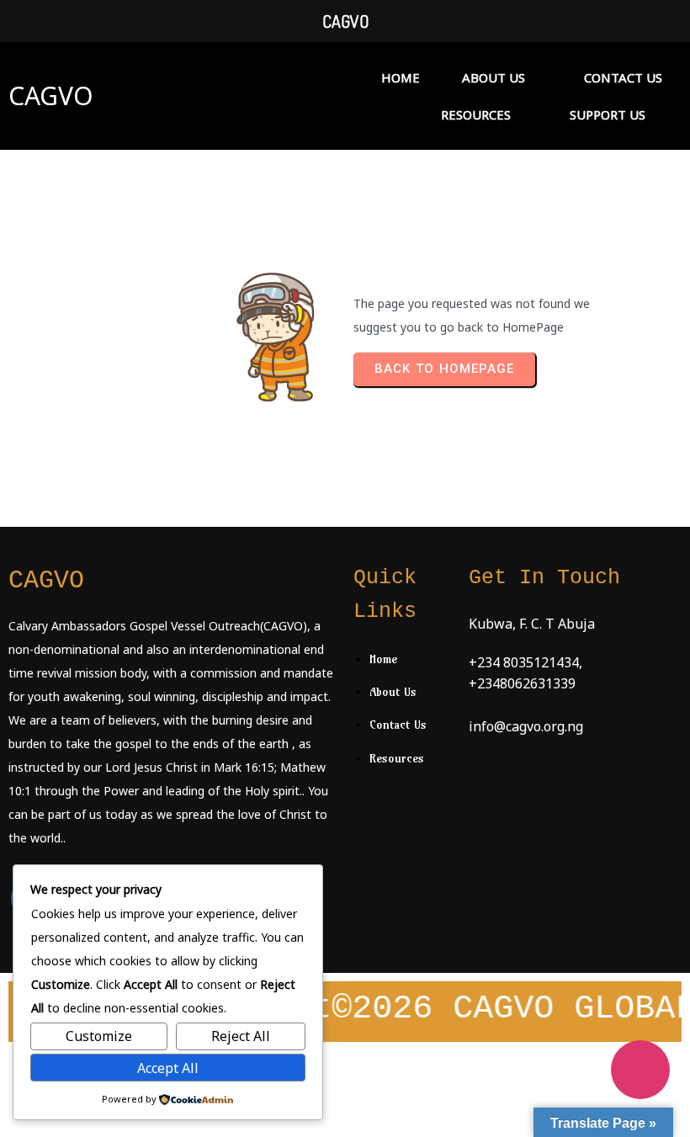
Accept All (168, 1068)
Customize (99, 1036)
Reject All (240, 1036)
